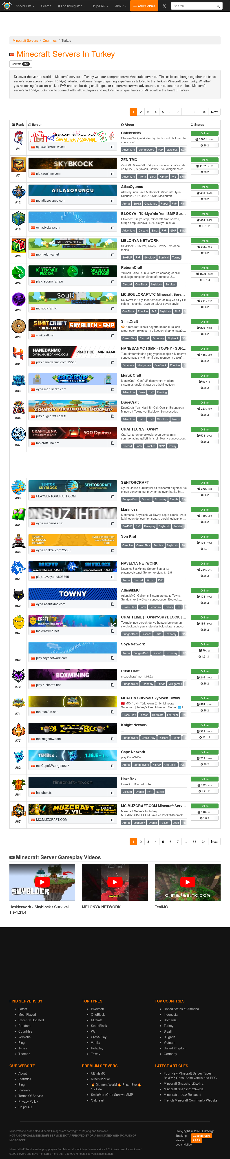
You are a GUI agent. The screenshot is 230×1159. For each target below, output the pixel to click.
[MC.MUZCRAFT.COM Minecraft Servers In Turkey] (73, 809)
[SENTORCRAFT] (73, 486)
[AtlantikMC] (73, 594)
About (119, 6)
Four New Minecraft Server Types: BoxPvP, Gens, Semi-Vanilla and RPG (190, 1075)
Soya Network (133, 644)
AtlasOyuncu (132, 186)
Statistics (24, 1079)
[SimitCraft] (73, 325)
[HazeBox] (73, 782)
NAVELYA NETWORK (139, 563)
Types (22, 1048)
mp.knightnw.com (48, 738)
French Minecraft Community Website (190, 1100)
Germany (170, 1053)
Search (46, 6)
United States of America (181, 1009)
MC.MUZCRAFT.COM (51, 819)
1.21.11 (206, 226)
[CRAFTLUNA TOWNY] (73, 433)
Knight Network (134, 724)
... (185, 112)
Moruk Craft (131, 375)
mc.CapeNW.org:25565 (52, 765)
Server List (24, 6)
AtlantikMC (130, 590)
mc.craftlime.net (47, 631)
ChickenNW (131, 132)
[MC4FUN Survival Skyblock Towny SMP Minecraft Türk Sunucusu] (73, 701)
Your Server (146, 6)
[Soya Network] (73, 647)
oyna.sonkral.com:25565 (53, 550)
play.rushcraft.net (48, 684)
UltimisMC (98, 1073)
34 (204, 112)
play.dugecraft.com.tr (50, 416)
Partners (24, 1090)
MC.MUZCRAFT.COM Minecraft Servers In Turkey (162, 805)
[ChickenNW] (73, 136)
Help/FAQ (99, 6)
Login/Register (71, 6)
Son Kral (128, 536)
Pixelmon (97, 1009)
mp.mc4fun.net (46, 711)
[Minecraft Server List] (6, 5)
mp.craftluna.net (47, 443)
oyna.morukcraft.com (50, 389)
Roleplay (97, 1048)
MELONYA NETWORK (140, 240)
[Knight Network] (73, 728)
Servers (20, 64)
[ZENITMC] (73, 163)
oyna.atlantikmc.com (50, 604)
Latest (22, 1009)
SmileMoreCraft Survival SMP (112, 1094)
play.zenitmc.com (48, 173)
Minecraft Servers (25, 40)
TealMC (161, 907)
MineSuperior (100, 1079)
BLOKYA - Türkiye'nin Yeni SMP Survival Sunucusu (165, 213)
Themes (24, 1053)
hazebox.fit (43, 792)
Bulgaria (169, 1037)
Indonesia (171, 1014)
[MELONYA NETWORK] (73, 244)
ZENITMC (129, 159)
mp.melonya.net (47, 254)
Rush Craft (130, 670)
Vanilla (95, 1042)
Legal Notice (184, 1144)
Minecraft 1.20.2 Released (182, 1094)
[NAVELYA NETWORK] (73, 566)
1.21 (206, 548)
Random (24, 1025)
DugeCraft (130, 402)
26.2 (206, 145)
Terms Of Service (30, 1095)
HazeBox (129, 778)
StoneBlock (99, 1025)
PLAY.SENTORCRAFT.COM (55, 496)
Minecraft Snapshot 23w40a (183, 1089)
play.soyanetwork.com (51, 658)
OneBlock (98, 1014)
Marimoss (129, 509)
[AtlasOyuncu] (73, 190)
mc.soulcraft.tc (46, 308)
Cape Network (133, 751)
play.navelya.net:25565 (52, 576)
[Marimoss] (73, 513)
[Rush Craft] (73, 674)
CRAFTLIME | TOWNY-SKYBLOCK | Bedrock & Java (165, 617)
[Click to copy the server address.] (112, 146)
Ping (21, 1042)
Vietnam (169, 1042)
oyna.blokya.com (47, 227)
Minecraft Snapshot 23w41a (183, 1083)
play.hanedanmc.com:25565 (55, 362)
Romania (170, 1020)
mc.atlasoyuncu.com (50, 200)
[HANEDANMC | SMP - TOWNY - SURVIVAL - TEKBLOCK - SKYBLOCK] (73, 352)
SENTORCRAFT (135, 482)
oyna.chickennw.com (50, 146)
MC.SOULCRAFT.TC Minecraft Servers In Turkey (162, 294)
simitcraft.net (44, 335)
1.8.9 (205, 818)
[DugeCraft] (73, 406)
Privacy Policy (28, 1101)
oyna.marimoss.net (49, 523)
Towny (95, 1053)
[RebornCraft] (73, 271)
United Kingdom (175, 1048)
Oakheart (97, 1100)
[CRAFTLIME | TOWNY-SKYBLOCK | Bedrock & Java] (73, 621)
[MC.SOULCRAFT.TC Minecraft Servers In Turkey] (73, 298)
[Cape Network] (73, 755)
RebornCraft (131, 267)
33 (194, 112)
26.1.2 (206, 737)
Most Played (27, 1014)
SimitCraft (129, 321)
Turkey (168, 1025)
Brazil (168, 1031)
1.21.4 (206, 280)
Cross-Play (98, 1037)
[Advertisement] (115, 25)
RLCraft (96, 1020)
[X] (164, 5)
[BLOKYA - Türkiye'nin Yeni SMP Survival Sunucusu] (73, 217)
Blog (21, 1084)
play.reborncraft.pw (49, 281)
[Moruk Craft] (73, 379)
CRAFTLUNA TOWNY (139, 429)
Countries (50, 40)
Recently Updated (31, 1020)
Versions (24, 1037)
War (94, 1031)
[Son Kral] (73, 540)
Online (205, 133)
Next (214, 112)
